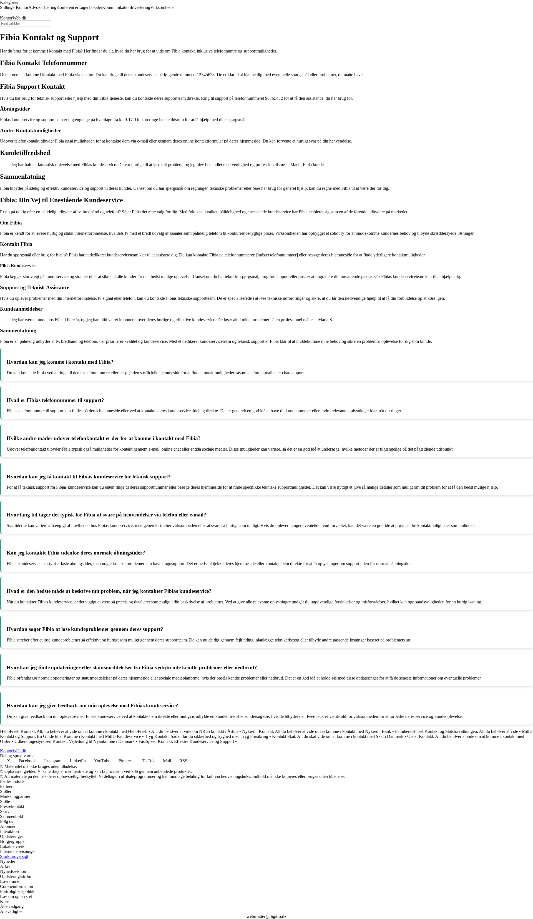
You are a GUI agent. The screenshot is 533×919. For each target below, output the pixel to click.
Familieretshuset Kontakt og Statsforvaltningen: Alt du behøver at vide (456, 731)
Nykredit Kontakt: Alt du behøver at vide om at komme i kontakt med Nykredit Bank (316, 731)
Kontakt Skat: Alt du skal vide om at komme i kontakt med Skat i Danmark (337, 736)
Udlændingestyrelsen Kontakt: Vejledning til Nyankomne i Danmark (74, 741)
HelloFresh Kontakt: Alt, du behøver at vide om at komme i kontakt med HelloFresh (73, 731)
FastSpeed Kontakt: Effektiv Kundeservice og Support (186, 741)
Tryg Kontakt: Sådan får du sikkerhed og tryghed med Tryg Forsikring (206, 736)
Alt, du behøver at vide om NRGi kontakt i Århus (194, 731)
